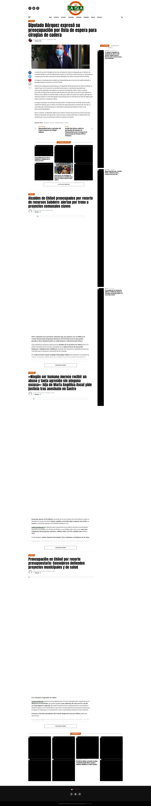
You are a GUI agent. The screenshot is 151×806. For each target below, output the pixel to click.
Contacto (99, 17)
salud (66, 122)
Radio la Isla (38, 41)
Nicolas (37, 212)
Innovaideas (89, 803)
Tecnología (71, 17)
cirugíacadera (60, 122)
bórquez (47, 122)
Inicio (50, 17)
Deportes (56, 17)
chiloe (52, 122)
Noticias (63, 17)
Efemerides (86, 17)
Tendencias (78, 17)
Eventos (93, 17)
